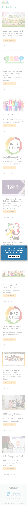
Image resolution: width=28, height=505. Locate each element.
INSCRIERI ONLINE (14, 256)
